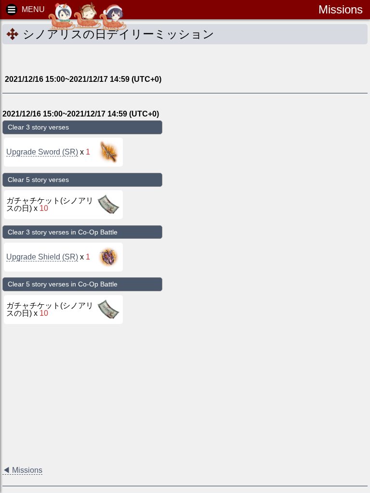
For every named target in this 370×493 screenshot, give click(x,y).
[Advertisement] (79, 59)
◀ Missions (22, 470)
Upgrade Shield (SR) (42, 257)
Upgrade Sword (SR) (42, 152)
